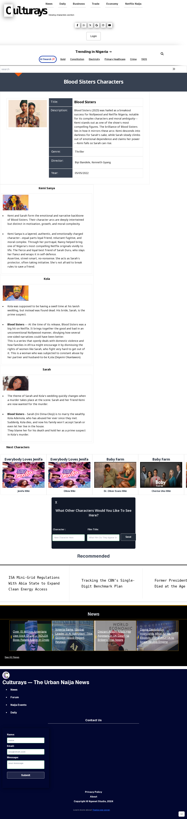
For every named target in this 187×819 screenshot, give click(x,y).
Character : (59, 529)
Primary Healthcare (115, 59)
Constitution (77, 59)
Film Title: (93, 529)
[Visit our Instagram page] (103, 25)
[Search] (162, 54)
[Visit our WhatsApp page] (84, 25)
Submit (25, 775)
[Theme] (182, 814)
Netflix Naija (133, 3)
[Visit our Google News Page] (97, 25)
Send (128, 537)
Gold (62, 59)
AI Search (45, 59)
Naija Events (18, 705)
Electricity (94, 59)
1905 (144, 59)
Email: (10, 746)
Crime (133, 59)
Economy (112, 3)
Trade (95, 3)
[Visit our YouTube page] (109, 25)
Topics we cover (101, 810)
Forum (15, 697)
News (49, 3)
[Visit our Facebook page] (77, 25)
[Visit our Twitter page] (90, 25)
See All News (12, 657)
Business (79, 3)
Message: (13, 757)
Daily (62, 3)
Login (93, 36)
